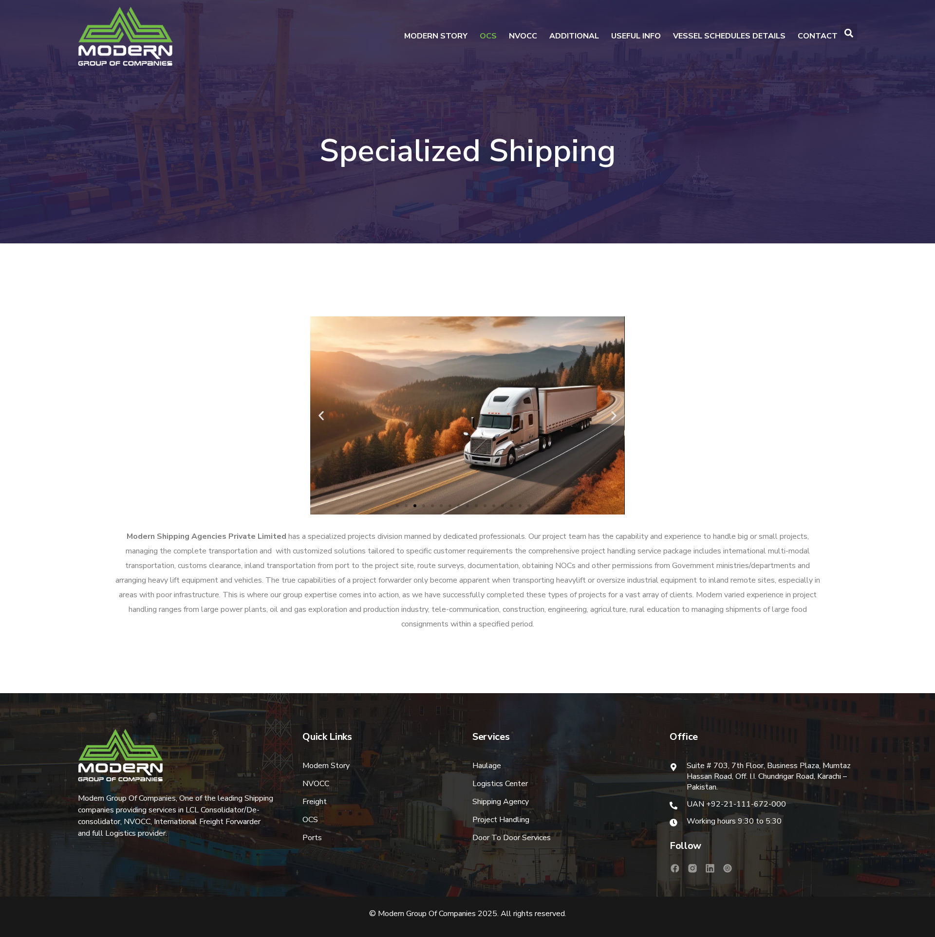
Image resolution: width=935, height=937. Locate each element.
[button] (397, 505)
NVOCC (523, 36)
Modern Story (436, 36)
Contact (818, 36)
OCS (488, 36)
